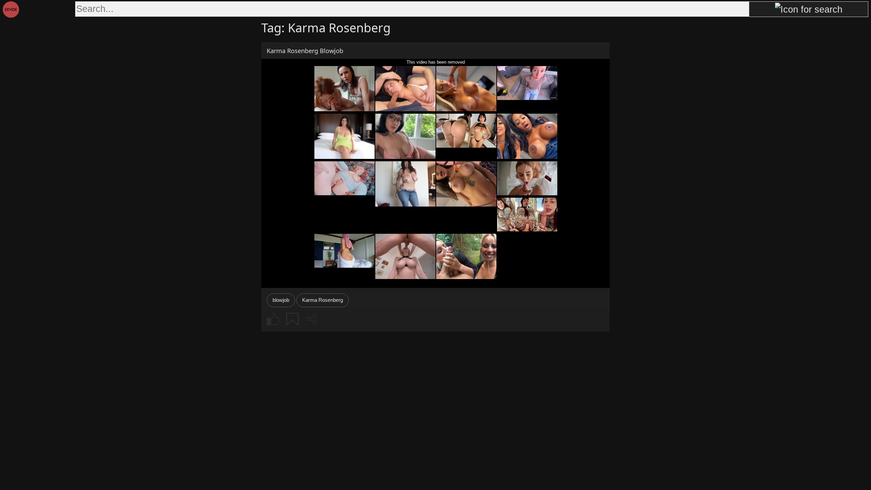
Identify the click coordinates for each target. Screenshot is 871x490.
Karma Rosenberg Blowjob (305, 51)
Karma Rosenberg (322, 300)
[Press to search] (808, 9)
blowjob (281, 300)
